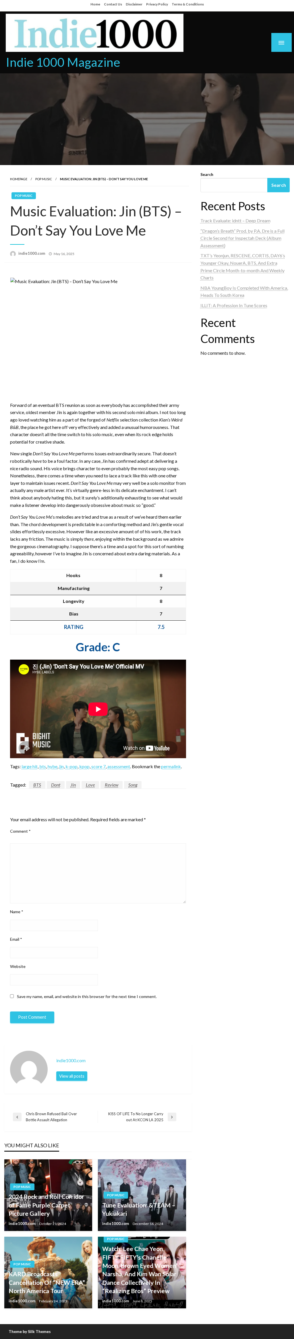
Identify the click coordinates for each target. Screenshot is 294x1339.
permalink (171, 766)
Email (16, 939)
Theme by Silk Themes (30, 1331)
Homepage (18, 179)
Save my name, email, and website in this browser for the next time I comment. (87, 996)
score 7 (98, 766)
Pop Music (43, 179)
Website (18, 966)
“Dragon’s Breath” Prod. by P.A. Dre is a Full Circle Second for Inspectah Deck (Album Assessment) (242, 238)
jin (61, 766)
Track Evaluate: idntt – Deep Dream (235, 220)
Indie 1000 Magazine (63, 61)
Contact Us (113, 4)
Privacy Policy (157, 4)
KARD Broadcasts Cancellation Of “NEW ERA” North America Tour (47, 1282)
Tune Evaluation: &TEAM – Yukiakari (138, 1209)
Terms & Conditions (188, 4)
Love (90, 784)
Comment (20, 831)
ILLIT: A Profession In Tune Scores (233, 305)
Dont (55, 784)
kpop (84, 766)
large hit (30, 766)
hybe (52, 766)
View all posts (71, 1076)
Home (95, 4)
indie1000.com (32, 253)
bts (42, 766)
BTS (37, 784)
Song (132, 784)
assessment (118, 766)
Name (16, 911)
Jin (73, 784)
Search (206, 174)
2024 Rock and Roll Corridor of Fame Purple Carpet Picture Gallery (46, 1205)
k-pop (71, 766)
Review (111, 784)
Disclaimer (134, 4)
